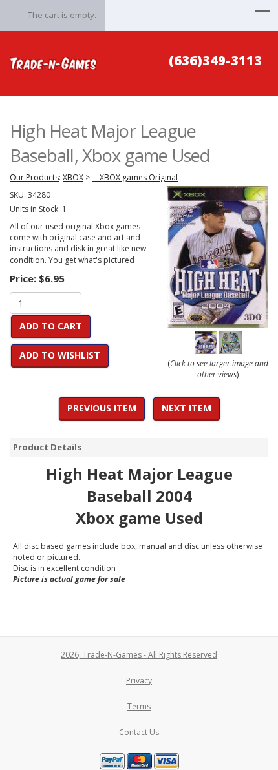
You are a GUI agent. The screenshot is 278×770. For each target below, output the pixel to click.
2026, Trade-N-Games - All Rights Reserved (139, 654)
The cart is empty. (62, 15)
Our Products (34, 177)
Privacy (139, 680)
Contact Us (139, 732)
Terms (139, 706)
